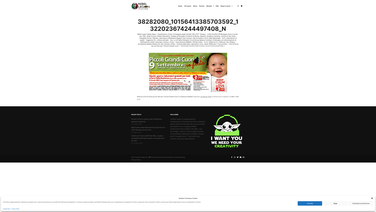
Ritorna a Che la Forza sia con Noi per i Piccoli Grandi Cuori (157, 97)
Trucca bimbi (222, 44)
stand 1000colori (210, 44)
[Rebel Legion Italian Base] (141, 6)
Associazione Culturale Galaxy (174, 157)
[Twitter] (237, 157)
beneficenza (162, 34)
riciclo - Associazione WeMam (180, 42)
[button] (372, 198)
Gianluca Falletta (186, 97)
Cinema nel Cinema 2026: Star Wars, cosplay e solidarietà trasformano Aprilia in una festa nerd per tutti (147, 138)
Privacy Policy (15, 208)
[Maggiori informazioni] (241, 6)
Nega (335, 203)
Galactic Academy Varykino (210, 36)
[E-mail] (243, 157)
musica (166, 42)
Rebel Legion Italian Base (146, 34)
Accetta (310, 203)
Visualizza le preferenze (360, 203)
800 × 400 (235, 97)
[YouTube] (240, 157)
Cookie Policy (7, 208)
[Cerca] (238, 6)
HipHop (155, 38)
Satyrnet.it (145, 157)
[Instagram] (234, 157)
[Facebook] (231, 157)
